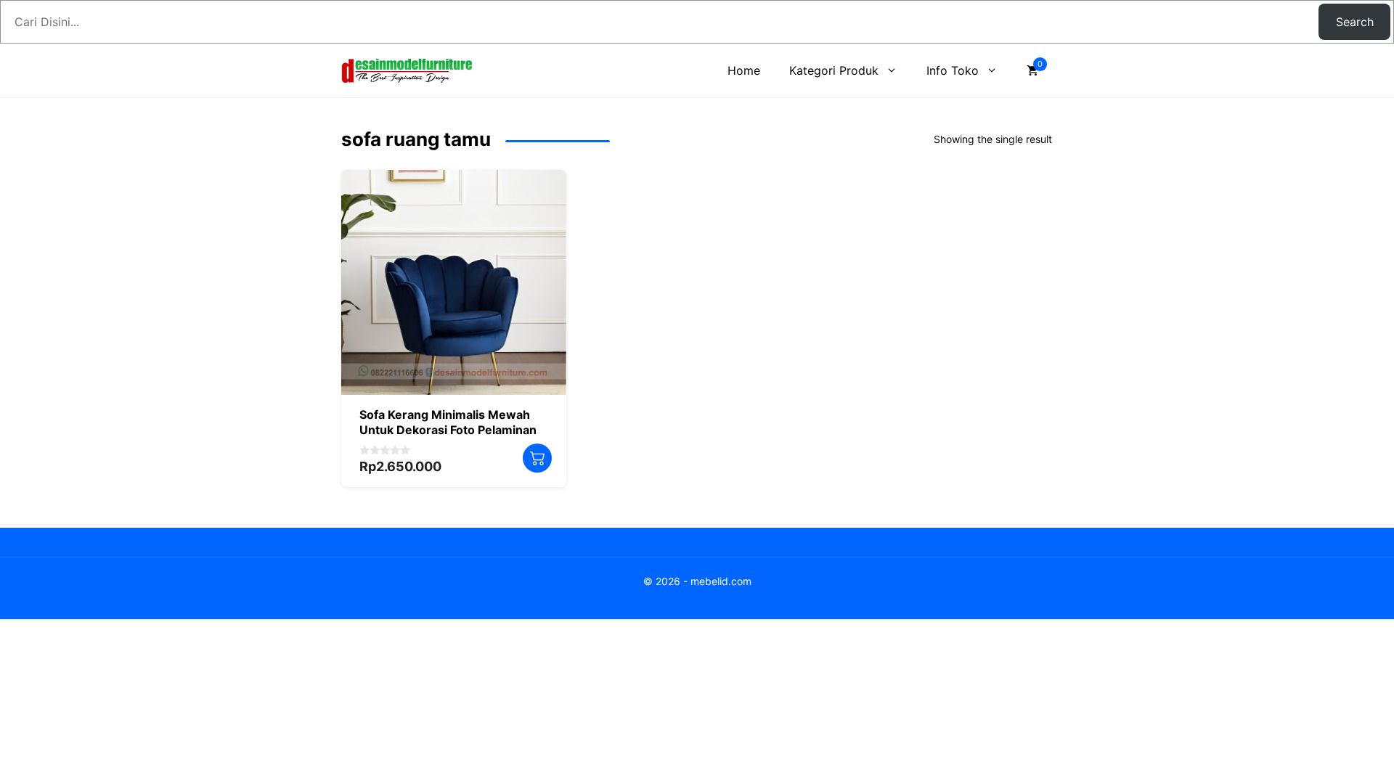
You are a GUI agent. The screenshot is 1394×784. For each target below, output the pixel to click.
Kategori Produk (834, 70)
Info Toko (952, 70)
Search (1355, 22)
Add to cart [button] (537, 458)
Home (743, 70)
